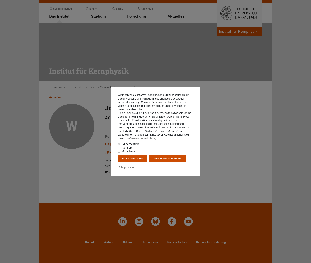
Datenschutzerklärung (143, 138)
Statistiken (128, 151)
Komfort (127, 147)
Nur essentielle (130, 144)
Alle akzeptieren (132, 158)
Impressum (127, 167)
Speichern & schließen (167, 158)
